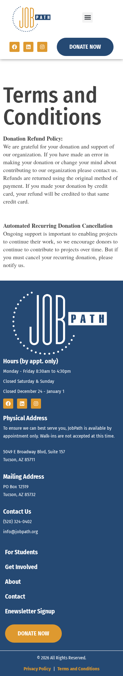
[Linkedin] (28, 47)
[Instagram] (42, 47)
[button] (87, 17)
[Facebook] (14, 47)
